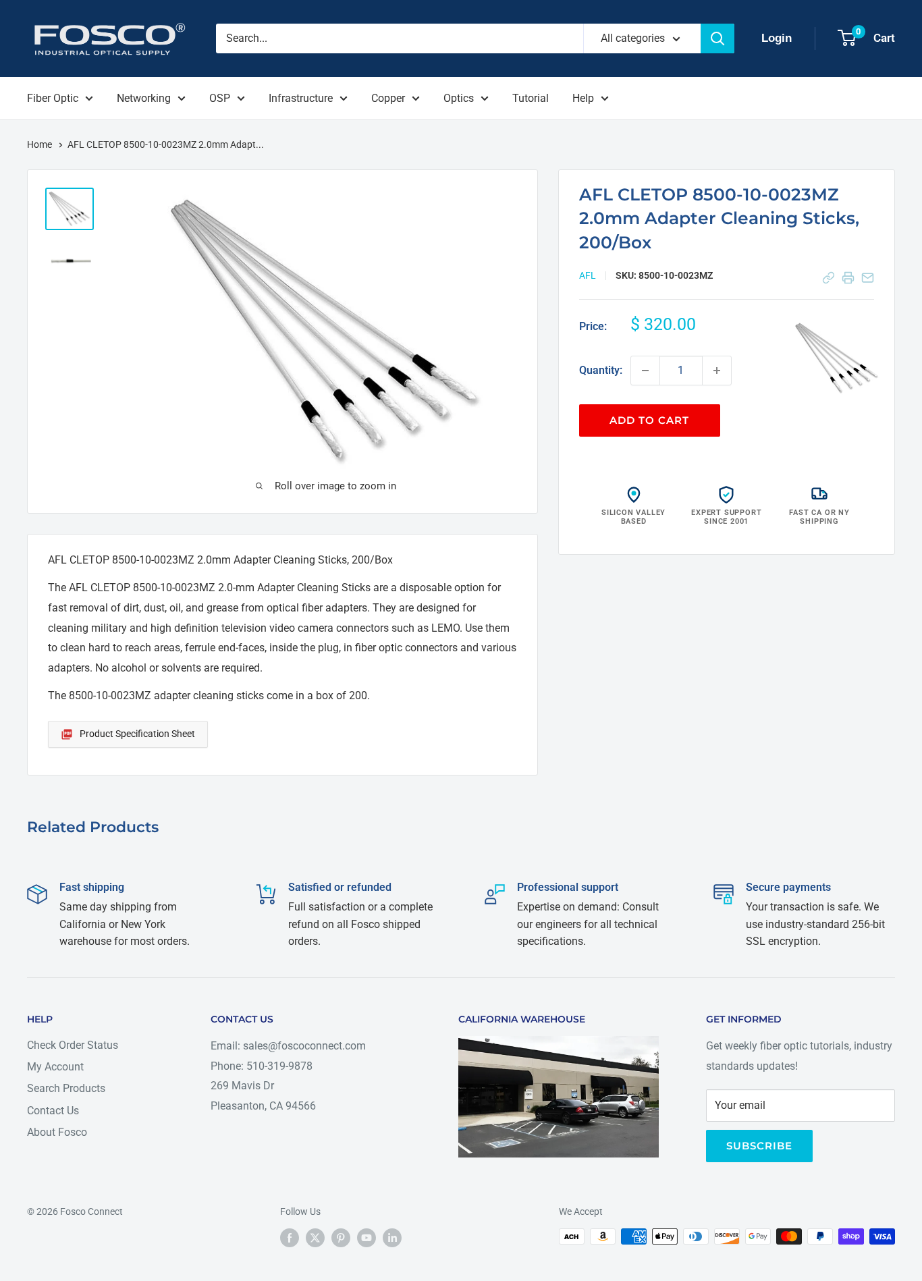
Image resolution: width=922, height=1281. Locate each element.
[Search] (717, 38)
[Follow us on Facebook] (289, 1237)
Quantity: (600, 370)
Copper (388, 98)
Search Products (66, 1088)
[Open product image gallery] (837, 358)
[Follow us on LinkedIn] (392, 1237)
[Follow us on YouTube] (366, 1237)
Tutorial (530, 98)
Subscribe (759, 1145)
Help (583, 98)
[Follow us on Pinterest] (340, 1237)
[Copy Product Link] (828, 277)
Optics (458, 98)
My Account (55, 1066)
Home (40, 144)
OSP (219, 98)
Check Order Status (72, 1045)
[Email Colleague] (867, 277)
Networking (144, 98)
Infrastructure (301, 98)
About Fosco (57, 1132)
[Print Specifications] (848, 277)
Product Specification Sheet (137, 733)
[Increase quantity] (717, 370)
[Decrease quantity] (645, 370)
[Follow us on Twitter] (315, 1237)
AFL (587, 275)
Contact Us (53, 1110)
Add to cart (649, 420)
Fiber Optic (52, 98)
